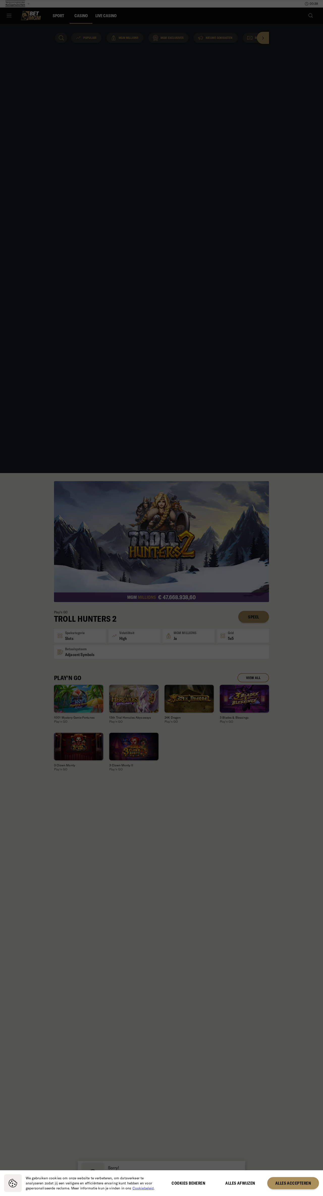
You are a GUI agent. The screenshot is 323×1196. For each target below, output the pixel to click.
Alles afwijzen (240, 1183)
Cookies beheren (188, 1183)
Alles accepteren (293, 1183)
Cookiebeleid (143, 1188)
